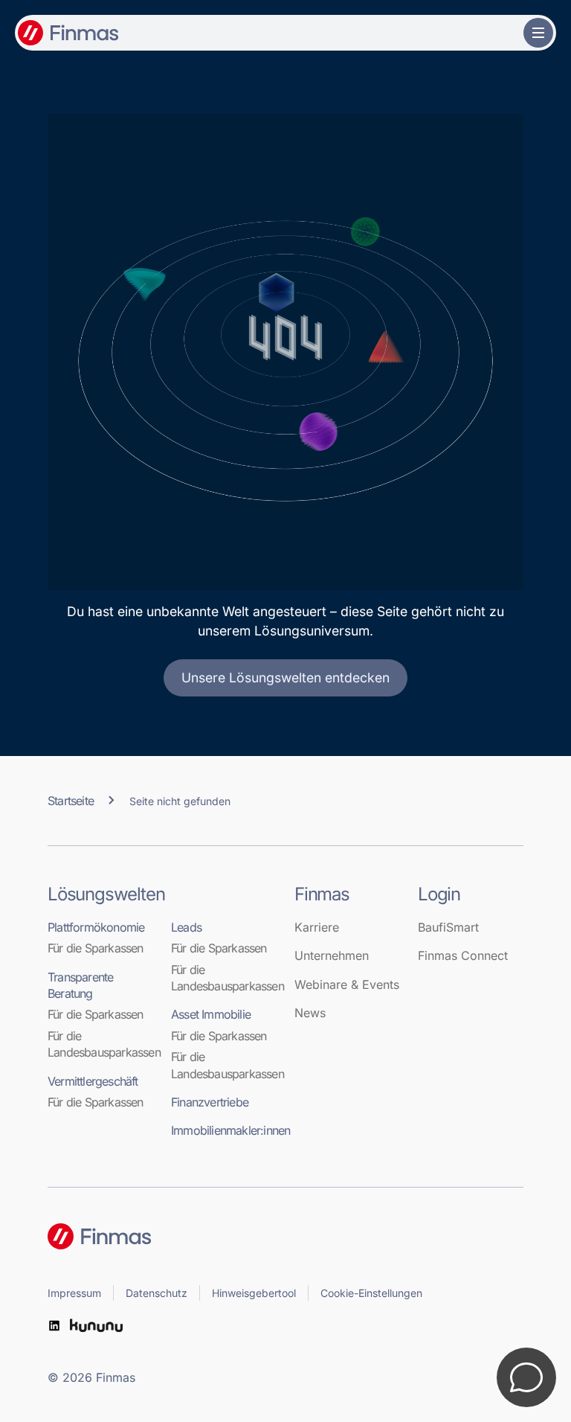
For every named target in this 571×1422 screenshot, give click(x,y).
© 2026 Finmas (91, 1377)
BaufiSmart (448, 927)
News (310, 1012)
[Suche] (507, 32)
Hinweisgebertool (254, 1293)
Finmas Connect (463, 955)
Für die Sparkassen (95, 948)
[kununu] (96, 1326)
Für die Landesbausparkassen (100, 1044)
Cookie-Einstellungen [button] (371, 1293)
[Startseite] (285, 1236)
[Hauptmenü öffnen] (538, 33)
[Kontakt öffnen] (526, 1377)
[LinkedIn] (54, 1326)
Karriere (316, 927)
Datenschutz (156, 1293)
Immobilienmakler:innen (224, 1130)
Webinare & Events (346, 984)
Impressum (74, 1293)
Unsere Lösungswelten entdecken (285, 677)
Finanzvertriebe (209, 1102)
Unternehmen (331, 955)
